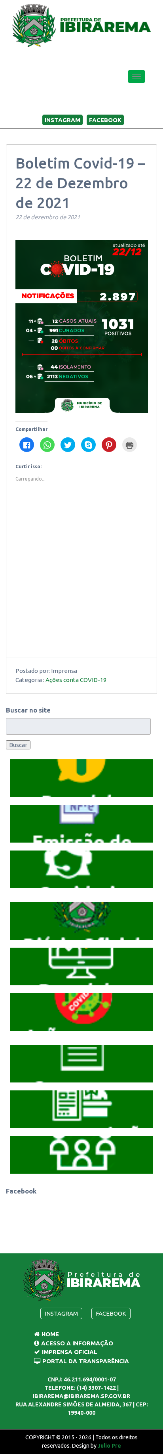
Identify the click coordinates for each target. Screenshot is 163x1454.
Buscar (18, 744)
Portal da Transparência (85, 1361)
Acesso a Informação (77, 1343)
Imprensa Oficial (69, 1352)
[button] (81, 778)
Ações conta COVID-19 (75, 679)
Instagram (62, 120)
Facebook (105, 120)
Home (50, 1334)
